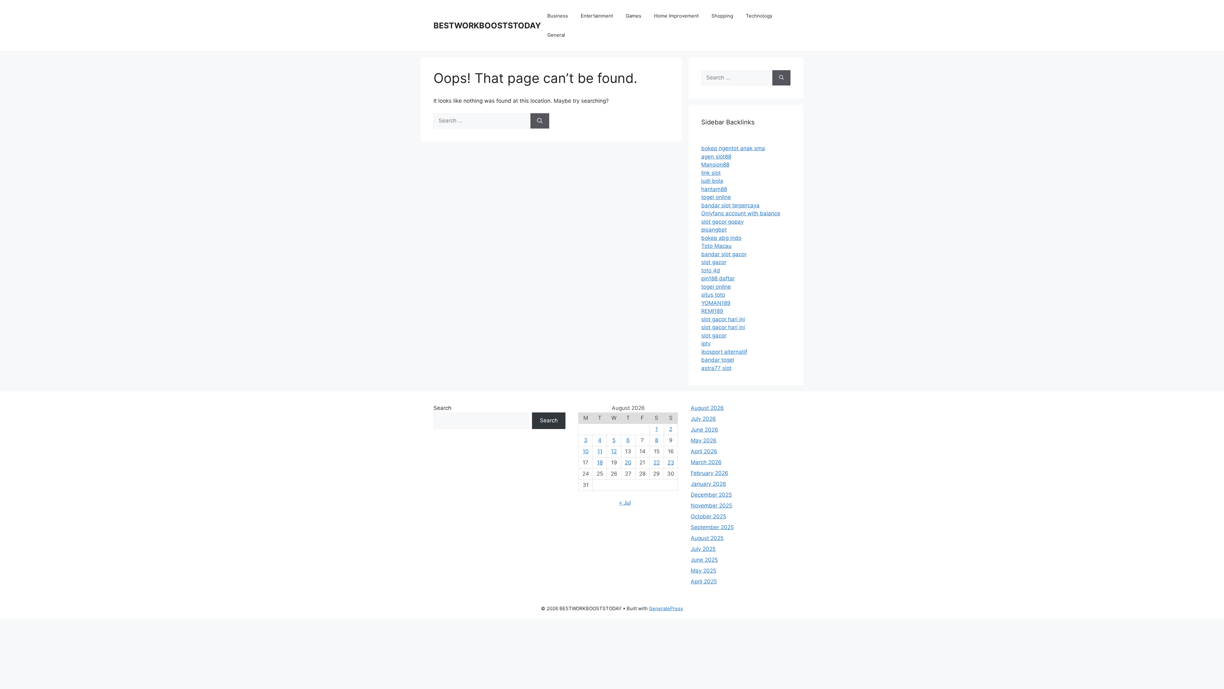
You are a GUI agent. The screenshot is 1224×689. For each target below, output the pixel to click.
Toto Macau (716, 246)
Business (557, 16)
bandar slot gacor (724, 254)
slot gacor (713, 262)
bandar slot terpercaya (730, 205)
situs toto (713, 295)
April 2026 (704, 451)
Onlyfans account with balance (740, 213)
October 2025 (708, 516)
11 (599, 451)
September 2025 (712, 527)
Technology (759, 16)
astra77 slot (716, 368)
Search (442, 408)
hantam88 (714, 189)
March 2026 (706, 462)
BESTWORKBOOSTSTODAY (487, 25)
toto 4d (710, 270)
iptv (705, 343)
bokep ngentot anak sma (733, 148)
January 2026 (708, 484)
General (556, 35)
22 (656, 462)
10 (586, 451)
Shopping (722, 16)
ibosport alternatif (724, 352)
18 (600, 462)
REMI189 (712, 311)
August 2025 (707, 538)
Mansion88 (715, 164)
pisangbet (714, 229)
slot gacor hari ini (723, 319)
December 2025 (711, 495)
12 (614, 451)
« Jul (625, 503)
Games (633, 16)
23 (670, 462)
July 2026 (703, 419)
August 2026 (707, 408)
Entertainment (597, 16)
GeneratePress (666, 608)
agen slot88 (716, 156)
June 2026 (704, 429)
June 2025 (704, 560)
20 (628, 462)
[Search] (539, 121)
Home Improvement (676, 16)
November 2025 (711, 505)
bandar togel (717, 360)
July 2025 (703, 549)
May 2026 (704, 440)
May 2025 (703, 570)
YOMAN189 (716, 303)
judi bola (712, 181)
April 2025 (704, 581)
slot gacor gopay (722, 222)
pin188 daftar (718, 278)
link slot (711, 173)
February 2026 (709, 473)
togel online (716, 197)
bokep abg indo (721, 238)
